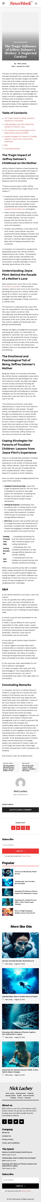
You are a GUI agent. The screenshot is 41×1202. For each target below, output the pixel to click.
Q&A (5, 145)
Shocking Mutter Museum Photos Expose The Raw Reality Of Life (9, 768)
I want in (19, 851)
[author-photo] (3, 964)
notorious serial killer (12, 286)
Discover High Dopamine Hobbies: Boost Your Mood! (25, 912)
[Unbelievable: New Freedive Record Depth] (7, 882)
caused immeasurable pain (14, 209)
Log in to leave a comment (20, 810)
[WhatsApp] (28, 828)
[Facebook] (13, 828)
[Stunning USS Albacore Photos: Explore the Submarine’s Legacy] (7, 892)
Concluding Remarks (12, 149)
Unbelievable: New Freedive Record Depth (20, 997)
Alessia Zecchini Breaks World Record (18, 961)
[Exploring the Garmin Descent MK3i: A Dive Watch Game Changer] (7, 902)
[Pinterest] (23, 828)
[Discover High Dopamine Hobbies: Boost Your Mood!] (7, 912)
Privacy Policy (25, 856)
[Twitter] (18, 828)
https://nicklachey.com (20, 794)
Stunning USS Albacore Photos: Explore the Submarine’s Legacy (26, 892)
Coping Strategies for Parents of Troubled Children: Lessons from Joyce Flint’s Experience (20, 139)
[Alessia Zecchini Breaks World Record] (7, 873)
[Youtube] (21, 1121)
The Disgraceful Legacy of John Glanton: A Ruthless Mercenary (29, 768)
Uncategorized (20, 42)
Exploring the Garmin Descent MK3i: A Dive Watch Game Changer (25, 902)
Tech (3, 1168)
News (4, 1155)
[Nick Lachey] (20, 783)
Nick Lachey (22, 63)
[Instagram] (10, 1121)
